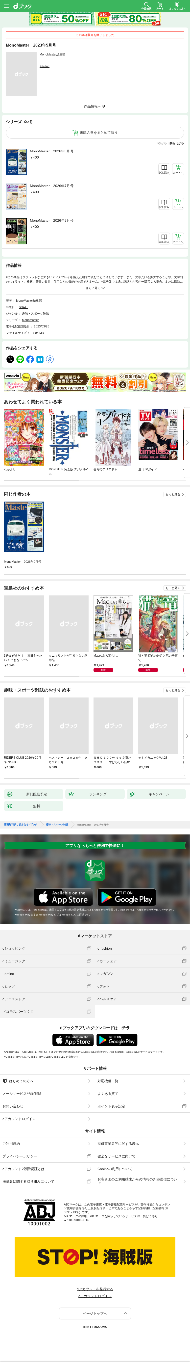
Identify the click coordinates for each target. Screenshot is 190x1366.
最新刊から (176, 143)
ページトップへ (95, 1313)
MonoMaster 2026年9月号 (51, 151)
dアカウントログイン (19, 1119)
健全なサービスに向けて (116, 1156)
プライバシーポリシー (19, 1156)
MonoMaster (30, 320)
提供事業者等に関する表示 (118, 1144)
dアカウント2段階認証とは (23, 1169)
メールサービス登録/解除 (22, 1094)
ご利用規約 (11, 1144)
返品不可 (44, 66)
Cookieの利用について (115, 1169)
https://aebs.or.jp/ (78, 1220)
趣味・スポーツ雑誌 (35, 313)
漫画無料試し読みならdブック (21, 824)
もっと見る (173, 494)
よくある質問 (107, 1094)
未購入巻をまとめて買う (99, 132)
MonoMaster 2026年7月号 (51, 186)
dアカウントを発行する (95, 1289)
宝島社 (23, 307)
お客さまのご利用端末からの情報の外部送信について (137, 1181)
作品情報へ (92, 106)
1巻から (161, 143)
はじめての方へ (21, 1081)
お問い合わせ (12, 1106)
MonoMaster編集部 (52, 54)
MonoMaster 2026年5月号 (51, 220)
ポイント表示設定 (111, 1106)
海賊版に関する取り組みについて (28, 1181)
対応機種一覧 (107, 1081)
